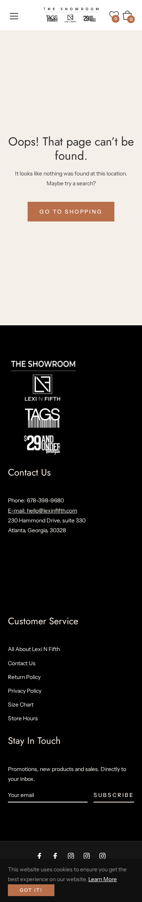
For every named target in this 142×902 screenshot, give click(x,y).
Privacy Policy (24, 690)
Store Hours (23, 718)
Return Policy (24, 677)
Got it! (31, 890)
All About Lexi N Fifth (34, 649)
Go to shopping (70, 211)
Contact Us (22, 663)
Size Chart (21, 704)
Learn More (102, 879)
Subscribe (113, 795)
